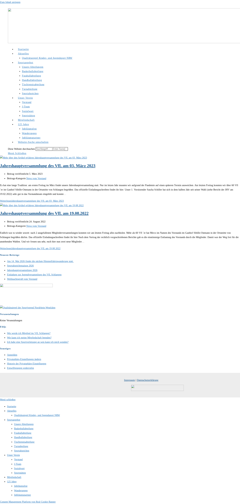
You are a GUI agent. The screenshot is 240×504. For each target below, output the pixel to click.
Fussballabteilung (22, 433)
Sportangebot (13, 420)
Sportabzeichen (21, 450)
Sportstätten (20, 473)
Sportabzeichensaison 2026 (20, 265)
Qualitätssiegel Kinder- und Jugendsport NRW (37, 415)
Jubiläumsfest (20, 486)
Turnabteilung (21, 446)
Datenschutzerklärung (147, 380)
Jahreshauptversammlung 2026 (22, 270)
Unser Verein (13, 455)
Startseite (11, 406)
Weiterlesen (32, 201)
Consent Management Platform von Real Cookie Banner (28, 501)
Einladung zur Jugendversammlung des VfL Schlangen (34, 274)
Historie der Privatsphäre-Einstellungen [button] (26, 363)
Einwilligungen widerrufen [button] (20, 368)
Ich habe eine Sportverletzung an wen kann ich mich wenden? (38, 342)
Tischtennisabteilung (24, 442)
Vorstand (18, 459)
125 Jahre (12, 481)
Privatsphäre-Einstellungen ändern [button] (24, 359)
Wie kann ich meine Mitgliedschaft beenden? (29, 337)
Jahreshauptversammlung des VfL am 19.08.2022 (44, 213)
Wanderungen (21, 490)
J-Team (17, 464)
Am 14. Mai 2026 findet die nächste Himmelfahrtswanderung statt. (40, 261)
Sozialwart (19, 468)
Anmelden (12, 355)
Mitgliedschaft (14, 477)
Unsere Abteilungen (24, 424)
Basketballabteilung (23, 428)
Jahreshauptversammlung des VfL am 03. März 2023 (47, 165)
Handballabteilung (23, 437)
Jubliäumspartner (22, 495)
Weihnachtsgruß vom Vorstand (22, 279)
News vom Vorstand (36, 178)
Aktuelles (11, 411)
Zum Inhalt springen (10, 2)
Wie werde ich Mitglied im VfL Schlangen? (28, 333)
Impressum (129, 380)
